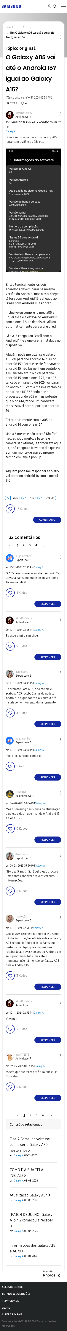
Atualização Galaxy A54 (29, 1195)
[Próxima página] (43, 545)
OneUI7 (50, 498)
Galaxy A (11, 131)
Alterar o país (12, 1314)
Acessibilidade (12, 1287)
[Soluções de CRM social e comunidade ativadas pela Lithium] (51, 1274)
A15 (32, 498)
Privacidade (10, 1300)
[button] (54, 114)
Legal (6, 1307)
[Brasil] (11, 6)
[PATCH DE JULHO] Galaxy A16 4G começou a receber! (32, 1217)
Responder (48, 604)
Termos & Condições (16, 1294)
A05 (15, 498)
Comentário (47, 519)
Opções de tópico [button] (54, 37)
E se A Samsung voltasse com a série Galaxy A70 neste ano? (30, 1145)
